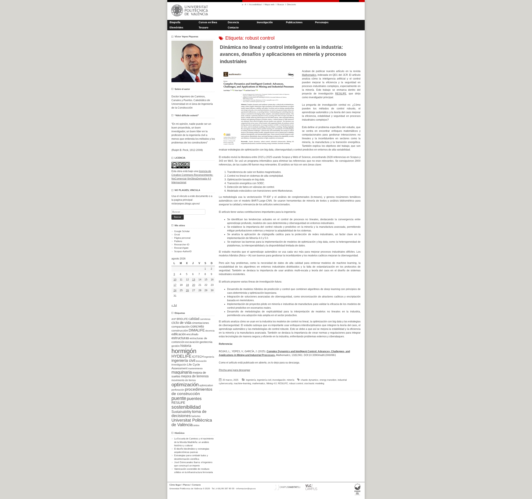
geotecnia (206, 342)
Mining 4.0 (271, 383)
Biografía (175, 22)
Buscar (280, 4)
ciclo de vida (181, 322)
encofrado (192, 334)
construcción (179, 330)
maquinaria (181, 372)
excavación (192, 342)
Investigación (265, 22)
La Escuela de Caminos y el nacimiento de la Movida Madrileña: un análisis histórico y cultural (194, 441)
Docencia (233, 22)
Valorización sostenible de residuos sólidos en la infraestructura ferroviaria (193, 470)
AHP (173, 319)
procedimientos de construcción (191, 391)
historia (185, 345)
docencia (209, 330)
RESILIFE (340, 93)
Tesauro (203, 27)
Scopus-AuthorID (183, 251)
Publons (178, 241)
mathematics (258, 383)
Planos (186, 485)
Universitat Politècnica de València (191, 422)
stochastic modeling (314, 383)
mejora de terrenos (195, 376)
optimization (206, 385)
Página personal (182, 238)
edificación (178, 334)
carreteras (205, 319)
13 (193, 279)
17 (175, 285)
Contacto (233, 27)
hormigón (183, 350)
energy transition (328, 380)
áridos (196, 425)
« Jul (174, 305)
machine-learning (242, 383)
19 (187, 285)
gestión (175, 346)
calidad (193, 318)
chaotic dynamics (309, 380)
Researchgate (181, 248)
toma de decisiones (189, 413)
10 (175, 279)
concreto (197, 326)
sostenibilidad (186, 407)
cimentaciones (200, 322)
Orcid (177, 234)
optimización (185, 384)
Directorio (291, 4)
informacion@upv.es (246, 488)
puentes (194, 398)
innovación (201, 361)
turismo (195, 416)
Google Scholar (182, 231)
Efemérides (176, 27)
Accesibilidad (255, 4)
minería (290, 380)
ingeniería (251, 380)
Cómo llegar (175, 485)
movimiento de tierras (183, 380)
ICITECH (198, 356)
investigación (279, 380)
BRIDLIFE (182, 319)
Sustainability (181, 411)
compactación (180, 326)
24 (175, 290)
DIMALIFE (197, 330)
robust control (296, 383)
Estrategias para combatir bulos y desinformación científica (191, 457)
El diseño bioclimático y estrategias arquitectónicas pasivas (191, 450)
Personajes (322, 22)
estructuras (180, 338)
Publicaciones (294, 22)
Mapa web (270, 4)
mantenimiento (195, 368)
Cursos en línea (208, 22)
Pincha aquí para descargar (234, 370)
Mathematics (309, 74)
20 (193, 285)
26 (187, 290)
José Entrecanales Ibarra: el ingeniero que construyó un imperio (193, 464)
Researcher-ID (181, 244)
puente (178, 398)
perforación (177, 389)
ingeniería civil (264, 380)
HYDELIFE (181, 356)
